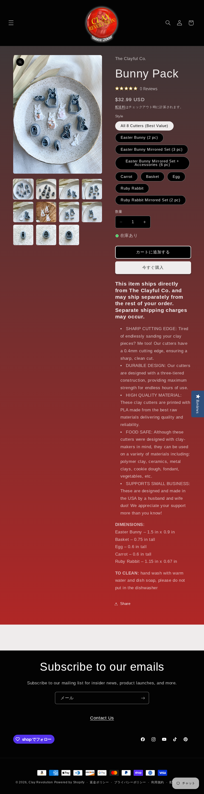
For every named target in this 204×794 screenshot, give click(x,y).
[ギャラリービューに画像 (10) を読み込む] (46, 235)
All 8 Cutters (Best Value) (144, 126)
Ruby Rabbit (132, 188)
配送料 (120, 107)
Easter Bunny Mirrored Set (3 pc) (152, 149)
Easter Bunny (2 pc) (139, 138)
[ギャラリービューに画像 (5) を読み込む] (23, 212)
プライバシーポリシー (130, 782)
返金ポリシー (99, 782)
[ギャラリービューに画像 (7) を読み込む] (69, 212)
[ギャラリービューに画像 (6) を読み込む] (46, 212)
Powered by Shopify (69, 782)
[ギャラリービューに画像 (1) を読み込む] (23, 189)
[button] (11, 23)
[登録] (143, 698)
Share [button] (125, 604)
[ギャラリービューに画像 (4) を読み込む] (92, 189)
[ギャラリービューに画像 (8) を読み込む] (92, 212)
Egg (176, 177)
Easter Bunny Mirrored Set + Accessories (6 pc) (152, 163)
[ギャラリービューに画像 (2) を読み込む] (46, 189)
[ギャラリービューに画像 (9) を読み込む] (23, 235)
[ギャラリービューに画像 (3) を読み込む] (69, 189)
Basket (152, 177)
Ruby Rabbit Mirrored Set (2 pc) (151, 200)
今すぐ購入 (152, 267)
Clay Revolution (41, 782)
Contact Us (102, 718)
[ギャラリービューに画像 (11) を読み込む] (69, 235)
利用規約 (157, 782)
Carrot (126, 177)
